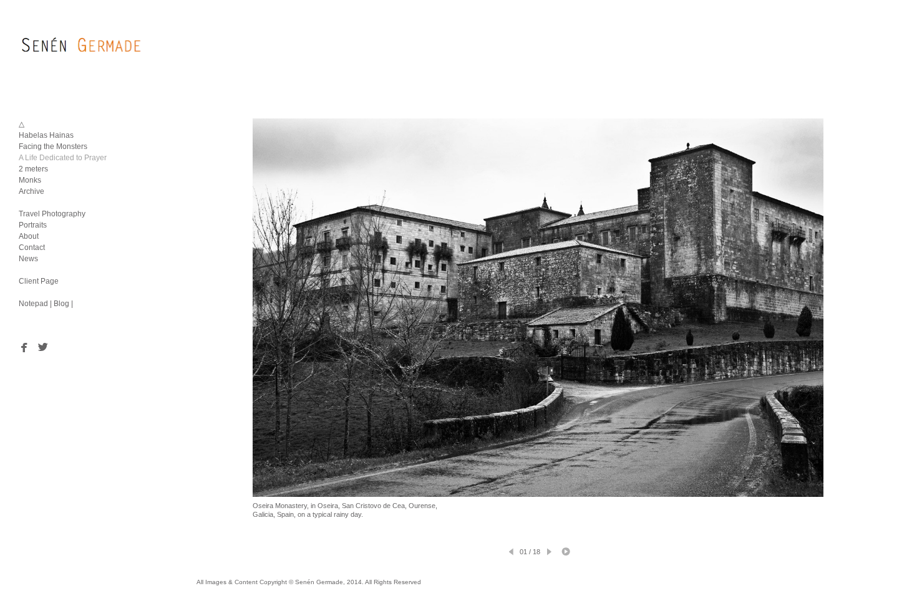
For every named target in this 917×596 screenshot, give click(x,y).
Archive (31, 191)
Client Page (39, 281)
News (28, 258)
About (29, 236)
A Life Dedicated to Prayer (63, 157)
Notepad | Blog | (46, 303)
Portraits (33, 225)
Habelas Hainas (46, 135)
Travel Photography (52, 213)
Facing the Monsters (53, 146)
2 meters (33, 169)
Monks (30, 180)
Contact (32, 247)
